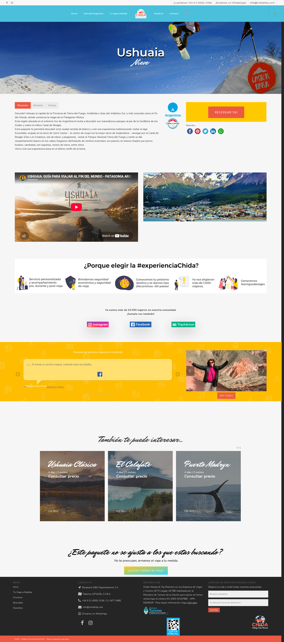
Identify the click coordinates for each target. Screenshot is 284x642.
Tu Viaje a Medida (118, 13)
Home (74, 13)
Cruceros (18, 597)
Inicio (15, 586)
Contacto (174, 13)
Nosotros (158, 13)
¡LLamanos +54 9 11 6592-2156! (193, 2)
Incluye (52, 105)
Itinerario (38, 105)
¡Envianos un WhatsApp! (231, 2)
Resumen (22, 105)
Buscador (18, 602)
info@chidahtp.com (262, 2)
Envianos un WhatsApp (94, 613)
